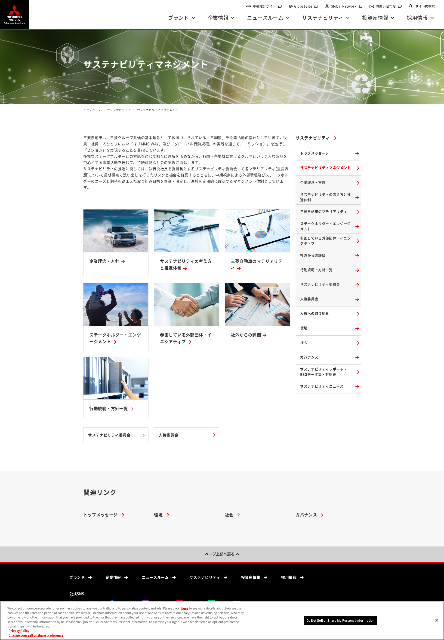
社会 (303, 342)
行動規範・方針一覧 (316, 270)
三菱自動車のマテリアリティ (323, 211)
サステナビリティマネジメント (325, 168)
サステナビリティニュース (322, 386)
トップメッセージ (314, 153)
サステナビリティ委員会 (320, 284)
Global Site (306, 6)
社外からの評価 (312, 255)
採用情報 (289, 577)
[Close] (437, 620)
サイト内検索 (425, 6)
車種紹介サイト (267, 6)
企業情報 (113, 577)
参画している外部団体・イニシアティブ (325, 241)
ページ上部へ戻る (219, 554)
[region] (222, 620)
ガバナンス (309, 357)
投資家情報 (250, 577)
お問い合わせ (389, 6)
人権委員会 (309, 299)
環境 (303, 328)
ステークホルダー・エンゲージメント (325, 226)
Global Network (347, 6)
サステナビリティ (313, 138)
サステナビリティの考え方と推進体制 (325, 197)
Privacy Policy (19, 630)
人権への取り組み (314, 313)
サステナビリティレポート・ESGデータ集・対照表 (323, 371)
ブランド (77, 577)
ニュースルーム (155, 577)
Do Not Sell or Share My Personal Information (340, 620)
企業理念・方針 (312, 182)
